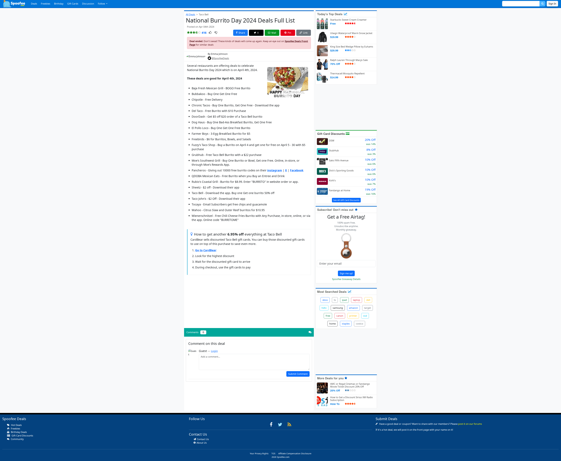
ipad (344, 300)
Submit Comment (298, 374)
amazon (353, 307)
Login (214, 351)
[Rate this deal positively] (210, 32)
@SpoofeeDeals (220, 58)
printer (353, 315)
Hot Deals (16, 425)
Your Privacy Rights (259, 453)
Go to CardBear (206, 250)
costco (359, 323)
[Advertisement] (249, 305)
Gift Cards (72, 3)
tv (335, 300)
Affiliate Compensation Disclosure (294, 453)
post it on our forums (470, 423)
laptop (356, 300)
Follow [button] (102, 3)
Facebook (296, 170)
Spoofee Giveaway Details (346, 279)
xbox (325, 300)
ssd (365, 315)
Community (17, 439)
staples (346, 323)
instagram (274, 170)
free (328, 315)
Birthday (58, 3)
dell (368, 300)
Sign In (552, 3)
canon (339, 315)
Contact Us (203, 439)
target (367, 307)
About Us (201, 442)
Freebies (45, 3)
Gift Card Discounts (331, 134)
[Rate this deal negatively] (216, 32)
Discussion (88, 3)
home (332, 323)
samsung (338, 307)
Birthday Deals (18, 432)
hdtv (324, 307)
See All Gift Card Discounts (346, 200)
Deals (34, 3)
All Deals (190, 14)
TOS (273, 453)
